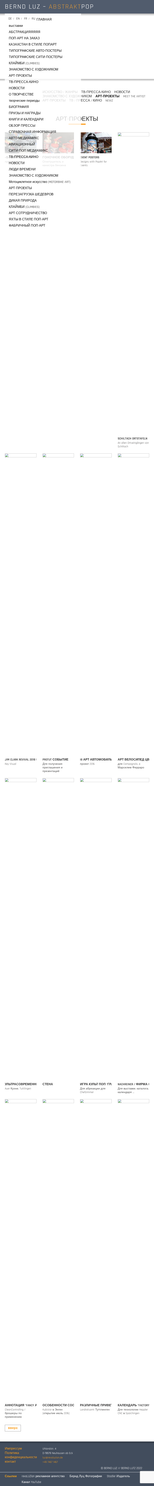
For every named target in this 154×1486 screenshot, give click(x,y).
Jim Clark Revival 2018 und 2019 (26, 760)
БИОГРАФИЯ (19, 107)
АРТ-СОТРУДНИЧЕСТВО (28, 213)
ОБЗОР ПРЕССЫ (22, 126)
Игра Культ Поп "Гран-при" (102, 1084)
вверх (13, 1428)
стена (48, 1084)
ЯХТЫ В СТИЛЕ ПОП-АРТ (28, 219)
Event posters (89, 157)
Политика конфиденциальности (21, 1455)
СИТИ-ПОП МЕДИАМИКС (28, 151)
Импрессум (13, 1449)
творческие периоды (24, 101)
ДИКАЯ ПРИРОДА (23, 201)
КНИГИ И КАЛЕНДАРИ (26, 119)
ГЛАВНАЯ (44, 20)
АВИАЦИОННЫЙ (22, 144)
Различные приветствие (101, 1405)
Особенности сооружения (66, 1405)
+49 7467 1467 (50, 1462)
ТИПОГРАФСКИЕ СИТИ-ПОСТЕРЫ (35, 57)
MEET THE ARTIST (134, 96)
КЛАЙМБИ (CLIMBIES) (24, 63)
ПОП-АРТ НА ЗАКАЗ (24, 38)
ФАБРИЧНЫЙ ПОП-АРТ (27, 226)
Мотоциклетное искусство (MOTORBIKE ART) (40, 182)
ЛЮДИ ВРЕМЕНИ (22, 169)
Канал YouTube (31, 1482)
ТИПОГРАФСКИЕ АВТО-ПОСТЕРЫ (35, 51)
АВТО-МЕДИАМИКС (24, 138)
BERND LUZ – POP (49, 6)
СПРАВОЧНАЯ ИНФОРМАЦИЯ (32, 132)
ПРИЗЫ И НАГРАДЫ (25, 113)
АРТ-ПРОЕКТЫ (20, 76)
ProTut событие (55, 760)
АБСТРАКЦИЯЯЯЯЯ (24, 32)
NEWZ (109, 100)
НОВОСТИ (17, 88)
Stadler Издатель (118, 1476)
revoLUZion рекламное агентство (43, 1476)
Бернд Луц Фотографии (86, 1476)
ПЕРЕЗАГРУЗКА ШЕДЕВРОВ (31, 194)
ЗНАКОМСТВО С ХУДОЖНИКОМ (33, 69)
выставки (16, 26)
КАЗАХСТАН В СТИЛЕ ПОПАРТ (33, 44)
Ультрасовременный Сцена (29, 1084)
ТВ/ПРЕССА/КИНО (23, 82)
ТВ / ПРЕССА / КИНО (85, 100)
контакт (10, 1462)
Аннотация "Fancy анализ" (27, 1405)
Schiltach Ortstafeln (132, 438)
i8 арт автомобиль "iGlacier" (103, 760)
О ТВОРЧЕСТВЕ (21, 94)
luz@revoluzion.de (53, 1457)
